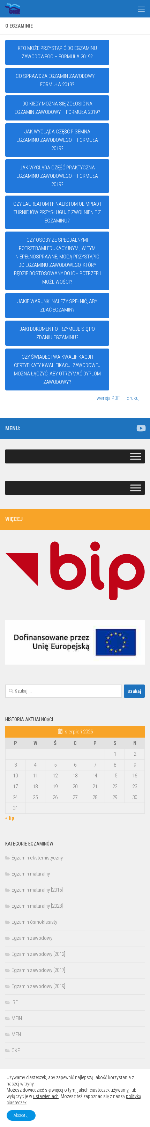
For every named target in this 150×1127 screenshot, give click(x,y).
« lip (9, 818)
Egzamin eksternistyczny (37, 858)
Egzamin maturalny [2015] (37, 890)
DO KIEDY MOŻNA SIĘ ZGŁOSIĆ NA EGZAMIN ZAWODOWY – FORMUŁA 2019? (57, 108)
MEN (16, 1034)
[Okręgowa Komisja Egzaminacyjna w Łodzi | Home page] (15, 9)
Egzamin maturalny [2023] (37, 906)
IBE (15, 1002)
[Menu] (141, 8)
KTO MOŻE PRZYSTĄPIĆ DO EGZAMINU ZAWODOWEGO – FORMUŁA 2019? (57, 52)
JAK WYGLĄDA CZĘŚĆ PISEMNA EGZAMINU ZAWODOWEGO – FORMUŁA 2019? (57, 140)
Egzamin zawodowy (32, 938)
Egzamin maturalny (31, 874)
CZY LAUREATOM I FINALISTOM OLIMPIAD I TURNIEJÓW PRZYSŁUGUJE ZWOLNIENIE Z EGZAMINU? (57, 212)
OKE (16, 1050)
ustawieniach (46, 1096)
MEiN (17, 1018)
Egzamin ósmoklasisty (34, 922)
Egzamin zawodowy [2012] (38, 954)
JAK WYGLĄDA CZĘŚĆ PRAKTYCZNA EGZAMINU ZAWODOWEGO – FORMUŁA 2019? (57, 176)
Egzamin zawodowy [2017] (38, 970)
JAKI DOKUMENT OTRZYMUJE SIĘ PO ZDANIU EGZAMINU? (57, 333)
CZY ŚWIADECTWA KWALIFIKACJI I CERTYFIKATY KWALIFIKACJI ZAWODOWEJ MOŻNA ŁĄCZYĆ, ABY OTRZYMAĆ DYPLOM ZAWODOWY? (57, 369)
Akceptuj (21, 1115)
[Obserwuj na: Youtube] (140, 428)
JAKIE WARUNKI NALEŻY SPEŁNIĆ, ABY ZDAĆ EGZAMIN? (57, 305)
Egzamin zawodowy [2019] (38, 986)
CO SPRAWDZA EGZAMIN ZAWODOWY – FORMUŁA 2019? (57, 80)
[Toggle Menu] (135, 456)
